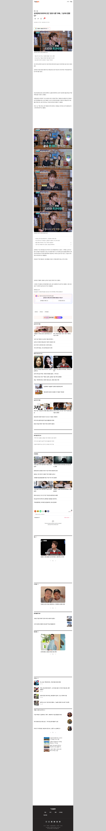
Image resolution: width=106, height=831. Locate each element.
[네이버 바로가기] (57, 822)
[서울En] (36, 1)
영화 (55, 812)
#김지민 (36, 311)
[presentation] (50, 561)
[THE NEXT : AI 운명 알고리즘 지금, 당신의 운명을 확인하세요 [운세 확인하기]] (53, 317)
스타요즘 (35, 584)
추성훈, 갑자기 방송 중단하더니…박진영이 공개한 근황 (45, 238)
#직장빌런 (46, 311)
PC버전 (61, 825)
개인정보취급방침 (53, 825)
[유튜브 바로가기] (52, 822)
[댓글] (44, 18)
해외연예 (35, 632)
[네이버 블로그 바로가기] (60, 822)
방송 (37, 11)
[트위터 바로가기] (49, 822)
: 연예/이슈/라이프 (39, 710)
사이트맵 (57, 825)
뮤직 (50, 812)
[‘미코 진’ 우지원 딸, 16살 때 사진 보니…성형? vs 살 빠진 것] (69, 728)
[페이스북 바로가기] (46, 822)
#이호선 (41, 311)
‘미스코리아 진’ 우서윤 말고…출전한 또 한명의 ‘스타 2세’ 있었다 (47, 240)
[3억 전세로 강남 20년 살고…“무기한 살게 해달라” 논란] (69, 721)
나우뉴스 (35, 678)
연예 (34, 11)
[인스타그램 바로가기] (54, 822)
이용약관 (48, 825)
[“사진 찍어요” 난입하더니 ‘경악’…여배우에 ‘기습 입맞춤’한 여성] (69, 714)
